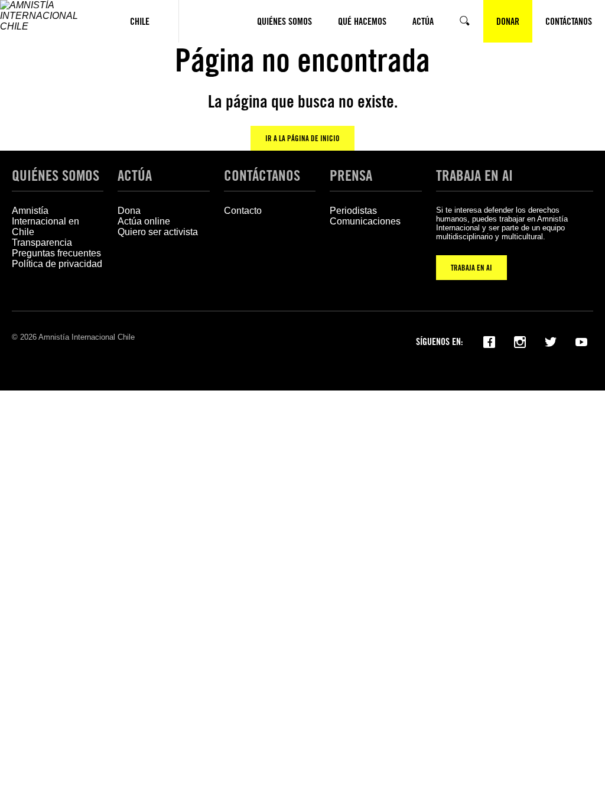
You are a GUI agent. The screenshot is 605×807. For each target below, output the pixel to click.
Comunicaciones (365, 221)
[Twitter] (550, 341)
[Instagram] (520, 341)
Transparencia (42, 242)
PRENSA (351, 175)
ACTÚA (135, 175)
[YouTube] (581, 341)
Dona (129, 211)
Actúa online (144, 221)
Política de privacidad (57, 264)
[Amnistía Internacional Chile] (50, 21)
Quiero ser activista (158, 232)
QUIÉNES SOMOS (55, 175)
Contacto (243, 211)
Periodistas (353, 211)
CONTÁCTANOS (262, 175)
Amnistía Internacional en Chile (45, 221)
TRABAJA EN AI (471, 267)
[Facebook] (489, 341)
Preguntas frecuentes (56, 253)
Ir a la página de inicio (302, 138)
